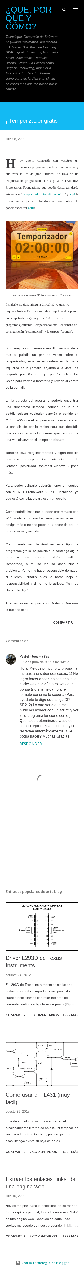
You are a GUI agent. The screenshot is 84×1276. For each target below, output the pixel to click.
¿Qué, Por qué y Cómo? (29, 18)
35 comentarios (44, 1015)
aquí (72, 194)
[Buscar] (64, 8)
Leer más (70, 1015)
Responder (31, 743)
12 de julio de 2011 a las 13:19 (46, 662)
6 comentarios (43, 1236)
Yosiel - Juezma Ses (34, 656)
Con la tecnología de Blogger (45, 1263)
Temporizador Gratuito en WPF (43, 194)
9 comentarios (43, 1152)
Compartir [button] (63, 622)
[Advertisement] (42, 845)
